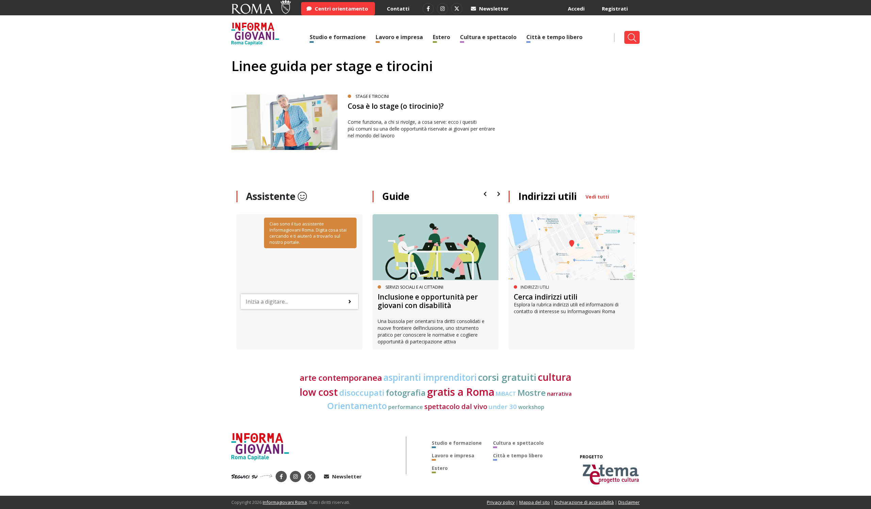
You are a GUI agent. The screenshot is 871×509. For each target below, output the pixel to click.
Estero (441, 37)
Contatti (398, 8)
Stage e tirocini (372, 96)
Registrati (615, 8)
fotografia (406, 392)
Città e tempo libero (554, 37)
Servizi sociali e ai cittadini (414, 287)
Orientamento (357, 406)
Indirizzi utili (547, 196)
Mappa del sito (534, 502)
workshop (531, 407)
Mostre (531, 392)
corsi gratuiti (507, 377)
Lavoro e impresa (399, 37)
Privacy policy (501, 502)
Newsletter (493, 8)
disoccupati (361, 392)
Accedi (576, 8)
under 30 (503, 406)
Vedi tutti (597, 196)
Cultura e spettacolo (488, 37)
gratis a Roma (460, 392)
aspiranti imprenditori (430, 377)
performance (405, 407)
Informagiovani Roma (285, 502)
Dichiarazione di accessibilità (584, 502)
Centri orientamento (340, 8)
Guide (395, 196)
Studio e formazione (338, 37)
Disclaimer (629, 502)
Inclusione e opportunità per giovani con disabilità (428, 301)
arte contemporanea (341, 377)
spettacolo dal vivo (455, 406)
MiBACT (506, 393)
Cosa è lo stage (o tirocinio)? (396, 106)
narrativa (559, 393)
